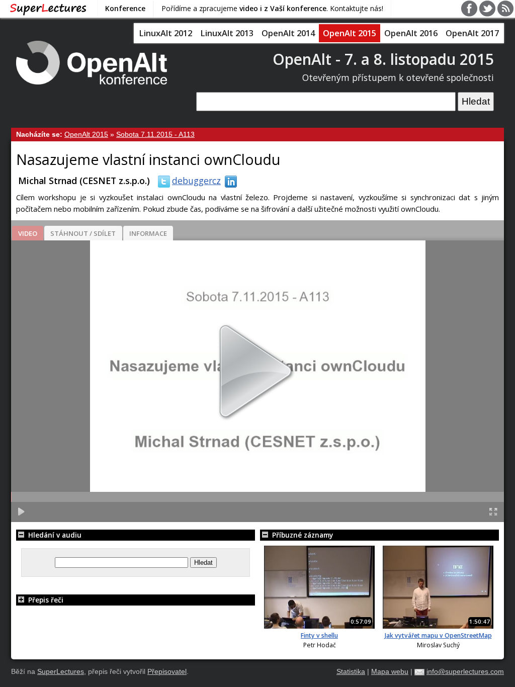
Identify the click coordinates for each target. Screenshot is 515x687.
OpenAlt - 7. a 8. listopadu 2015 (383, 59)
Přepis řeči (44, 600)
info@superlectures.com (465, 671)
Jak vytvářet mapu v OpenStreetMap (438, 635)
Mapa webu (389, 671)
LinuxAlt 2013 (226, 33)
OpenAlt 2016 (411, 33)
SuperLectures (60, 671)
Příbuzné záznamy (301, 535)
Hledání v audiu (53, 535)
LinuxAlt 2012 (165, 33)
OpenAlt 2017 (472, 33)
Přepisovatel (167, 671)
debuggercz (196, 181)
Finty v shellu (319, 635)
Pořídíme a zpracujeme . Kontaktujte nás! (272, 8)
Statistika (350, 671)
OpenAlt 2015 (349, 33)
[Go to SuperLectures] (48, 9)
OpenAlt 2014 (288, 33)
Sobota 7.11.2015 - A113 (155, 134)
